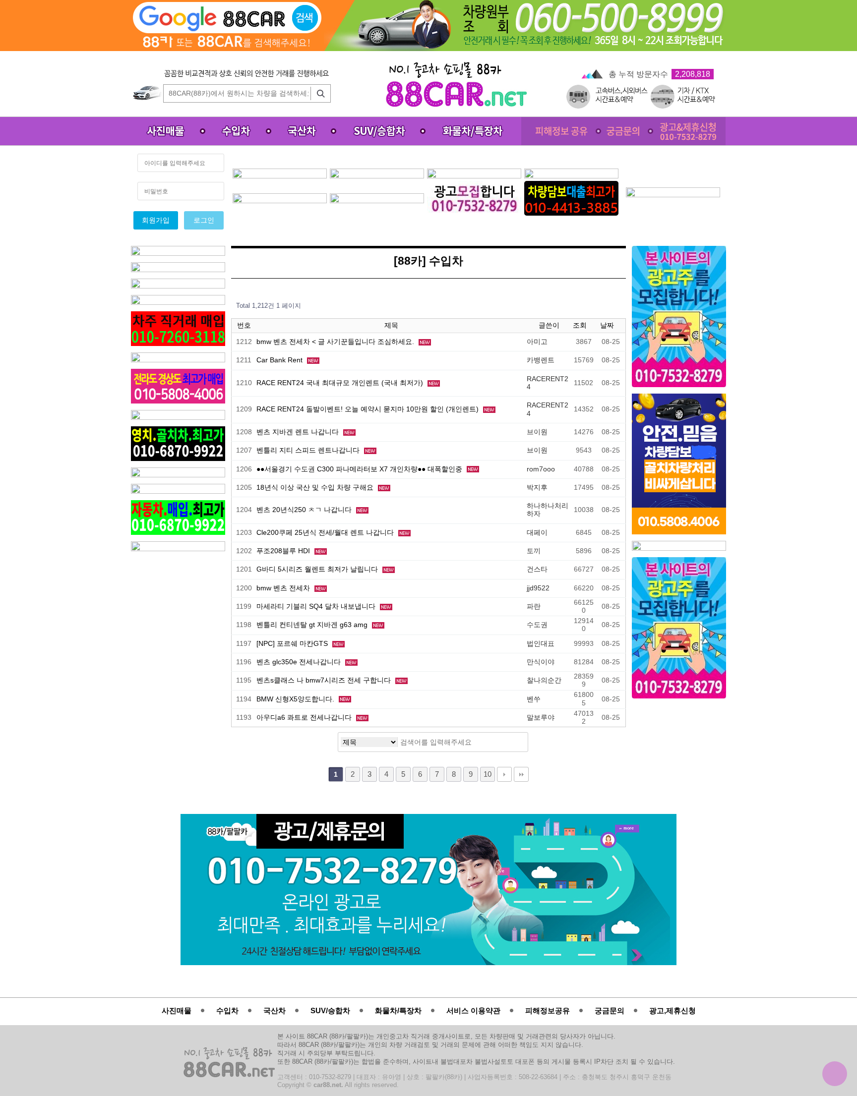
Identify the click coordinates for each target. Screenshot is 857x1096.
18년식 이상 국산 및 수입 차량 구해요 (315, 487)
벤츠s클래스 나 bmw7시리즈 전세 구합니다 (324, 680)
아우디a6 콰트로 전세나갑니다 (305, 717)
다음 (504, 774)
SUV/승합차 (330, 1010)
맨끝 (521, 774)
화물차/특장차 (398, 1010)
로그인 (203, 220)
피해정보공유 (547, 1010)
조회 (581, 325)
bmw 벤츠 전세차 (284, 588)
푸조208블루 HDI (284, 551)
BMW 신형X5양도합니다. (296, 699)
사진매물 (176, 1010)
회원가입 (156, 220)
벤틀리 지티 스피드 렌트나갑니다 (309, 450)
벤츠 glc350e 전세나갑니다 (299, 662)
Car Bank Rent (280, 360)
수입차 (227, 1010)
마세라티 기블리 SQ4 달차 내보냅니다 (316, 606)
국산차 (274, 1010)
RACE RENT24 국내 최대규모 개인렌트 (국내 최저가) (340, 383)
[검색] (318, 93)
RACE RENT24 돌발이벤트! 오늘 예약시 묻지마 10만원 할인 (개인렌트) (368, 409)
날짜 (608, 325)
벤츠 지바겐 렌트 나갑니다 (298, 432)
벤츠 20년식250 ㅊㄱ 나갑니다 (305, 510)
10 (487, 774)
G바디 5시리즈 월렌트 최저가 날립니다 (318, 569)
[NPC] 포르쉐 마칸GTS (293, 643)
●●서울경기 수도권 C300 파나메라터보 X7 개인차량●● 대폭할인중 (360, 469)
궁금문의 (609, 1010)
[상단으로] (834, 1073)
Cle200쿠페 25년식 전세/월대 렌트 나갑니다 (326, 532)
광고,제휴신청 (672, 1010)
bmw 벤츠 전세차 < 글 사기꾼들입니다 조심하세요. (336, 342)
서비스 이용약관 (473, 1010)
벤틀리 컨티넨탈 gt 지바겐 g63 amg (312, 625)
